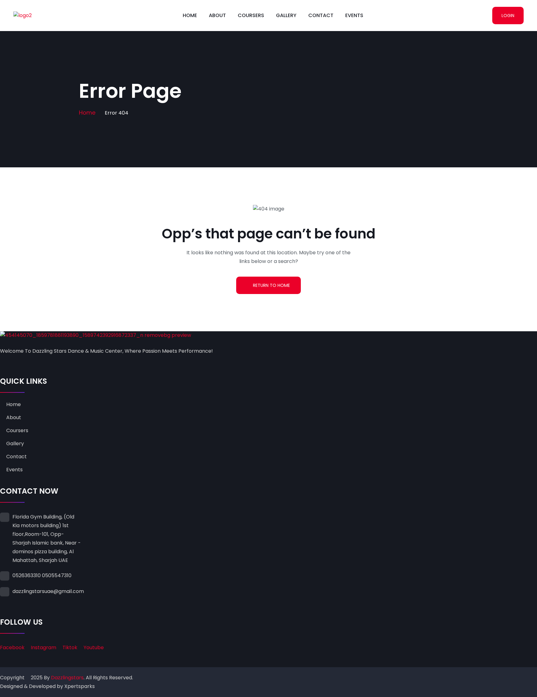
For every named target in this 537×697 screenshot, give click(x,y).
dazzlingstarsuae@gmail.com (48, 591)
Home (190, 15)
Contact (320, 15)
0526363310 (26, 575)
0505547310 (56, 575)
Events (354, 15)
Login (508, 15)
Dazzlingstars (67, 677)
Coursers (251, 15)
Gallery (286, 15)
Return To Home (271, 285)
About (217, 15)
